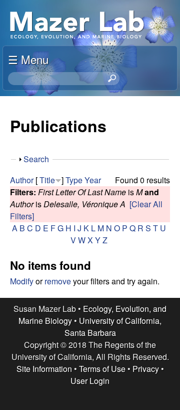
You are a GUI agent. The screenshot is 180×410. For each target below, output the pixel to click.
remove (57, 281)
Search (36, 159)
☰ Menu (28, 59)
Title (47, 180)
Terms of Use (102, 368)
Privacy (145, 368)
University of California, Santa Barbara (113, 326)
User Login (90, 380)
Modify (22, 281)
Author (22, 180)
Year (92, 180)
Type (74, 180)
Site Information (44, 368)
